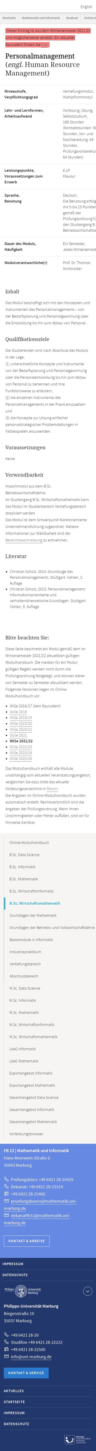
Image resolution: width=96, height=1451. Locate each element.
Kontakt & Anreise (26, 1241)
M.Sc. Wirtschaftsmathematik (33, 1037)
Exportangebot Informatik (30, 1073)
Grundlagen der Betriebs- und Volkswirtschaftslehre (52, 927)
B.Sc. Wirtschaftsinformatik (31, 891)
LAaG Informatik (22, 1049)
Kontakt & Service (26, 1373)
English (86, 7)
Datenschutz (15, 1275)
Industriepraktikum (25, 952)
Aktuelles (14, 1391)
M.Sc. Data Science (24, 988)
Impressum (12, 1264)
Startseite (9, 18)
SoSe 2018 (18, 712)
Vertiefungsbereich (25, 964)
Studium (72, 18)
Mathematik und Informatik (41, 18)
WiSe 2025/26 (21, 758)
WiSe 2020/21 (21, 729)
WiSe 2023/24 (21, 753)
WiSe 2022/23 (21, 747)
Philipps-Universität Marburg (23, 1291)
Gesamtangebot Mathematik (33, 1122)
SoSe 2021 (18, 735)
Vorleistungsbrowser (26, 1134)
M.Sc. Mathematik (24, 1012)
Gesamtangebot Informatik (31, 1110)
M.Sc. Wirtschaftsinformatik (31, 1025)
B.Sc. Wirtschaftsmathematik (35, 903)
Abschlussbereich (24, 976)
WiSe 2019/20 (21, 723)
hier (44, 44)
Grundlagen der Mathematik (33, 915)
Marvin (52, 789)
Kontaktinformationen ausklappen (87, 1291)
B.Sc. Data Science (24, 855)
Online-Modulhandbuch (29, 843)
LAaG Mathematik (23, 1061)
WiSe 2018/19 (21, 718)
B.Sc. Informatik (22, 867)
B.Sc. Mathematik (23, 879)
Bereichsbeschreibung (23, 540)
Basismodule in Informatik (31, 940)
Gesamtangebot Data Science (33, 1097)
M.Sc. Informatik (22, 1000)
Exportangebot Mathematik (32, 1085)
